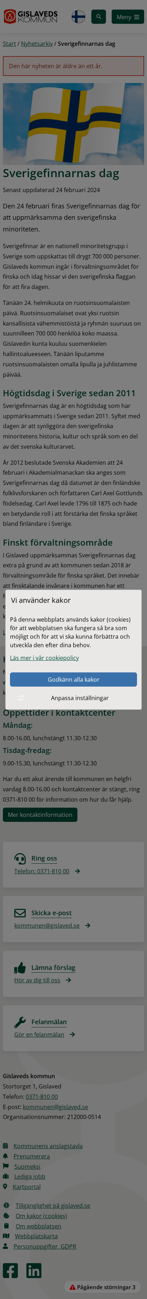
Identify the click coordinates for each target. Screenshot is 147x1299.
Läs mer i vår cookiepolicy (44, 658)
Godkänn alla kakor (74, 679)
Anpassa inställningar (80, 698)
